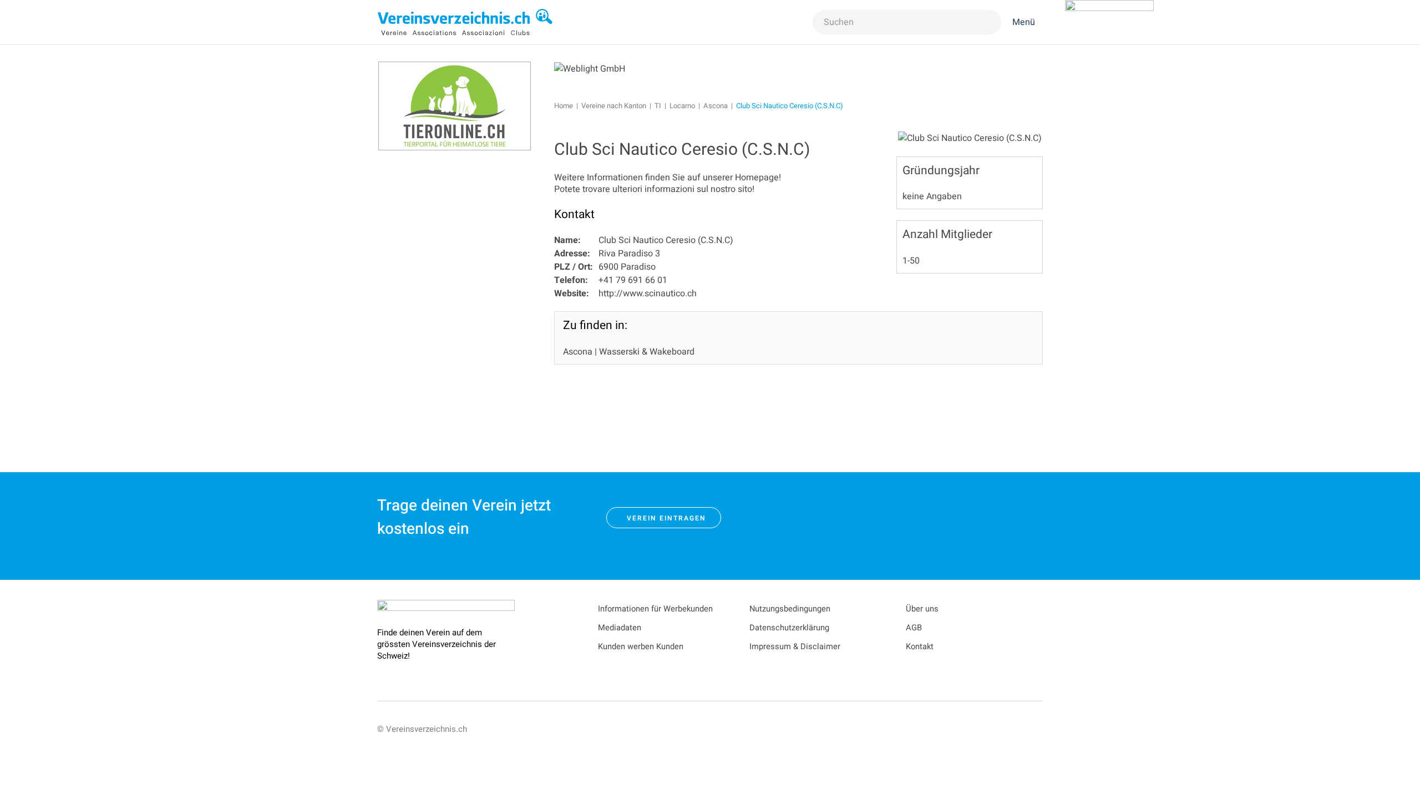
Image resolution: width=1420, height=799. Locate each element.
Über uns (922, 609)
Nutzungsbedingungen (789, 609)
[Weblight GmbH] (589, 68)
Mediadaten (619, 628)
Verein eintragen (666, 518)
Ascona (577, 351)
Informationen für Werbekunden (655, 609)
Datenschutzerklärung (789, 628)
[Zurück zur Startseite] (465, 22)
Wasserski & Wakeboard (646, 351)
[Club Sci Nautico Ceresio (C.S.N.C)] (970, 138)
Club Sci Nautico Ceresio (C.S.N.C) (682, 150)
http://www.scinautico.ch (648, 293)
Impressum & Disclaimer (794, 647)
